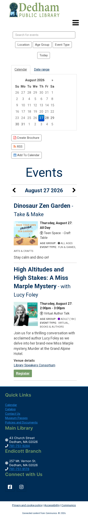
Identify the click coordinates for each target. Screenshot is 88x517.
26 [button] (17, 93)
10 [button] (23, 105)
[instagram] (22, 486)
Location (23, 45)
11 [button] (29, 105)
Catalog (10, 409)
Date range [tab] (42, 69)
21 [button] (47, 111)
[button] (75, 23)
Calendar (11, 405)
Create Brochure (27, 138)
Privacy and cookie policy (27, 505)
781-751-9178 (19, 469)
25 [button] (29, 118)
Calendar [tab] (21, 69)
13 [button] (41, 105)
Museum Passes (16, 418)
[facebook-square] (10, 486)
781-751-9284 (19, 446)
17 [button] (23, 111)
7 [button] (47, 99)
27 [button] (23, 93)
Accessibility (52, 505)
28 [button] (29, 93)
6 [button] (41, 99)
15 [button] (52, 105)
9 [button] (17, 105)
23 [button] (17, 118)
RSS (19, 146)
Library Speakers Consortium (34, 365)
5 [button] (35, 99)
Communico (68, 505)
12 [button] (35, 105)
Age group (42, 45)
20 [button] (41, 111)
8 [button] (52, 99)
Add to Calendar (27, 155)
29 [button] (35, 93)
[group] (44, 102)
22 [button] (52, 111)
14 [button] (47, 105)
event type (62, 45)
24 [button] (23, 118)
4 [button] (29, 99)
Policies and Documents (21, 422)
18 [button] (29, 111)
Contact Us (12, 414)
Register (23, 373)
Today (43, 55)
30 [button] (41, 93)
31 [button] (47, 93)
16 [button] (17, 111)
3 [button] (23, 99)
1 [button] (52, 93)
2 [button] (17, 99)
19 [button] (35, 111)
